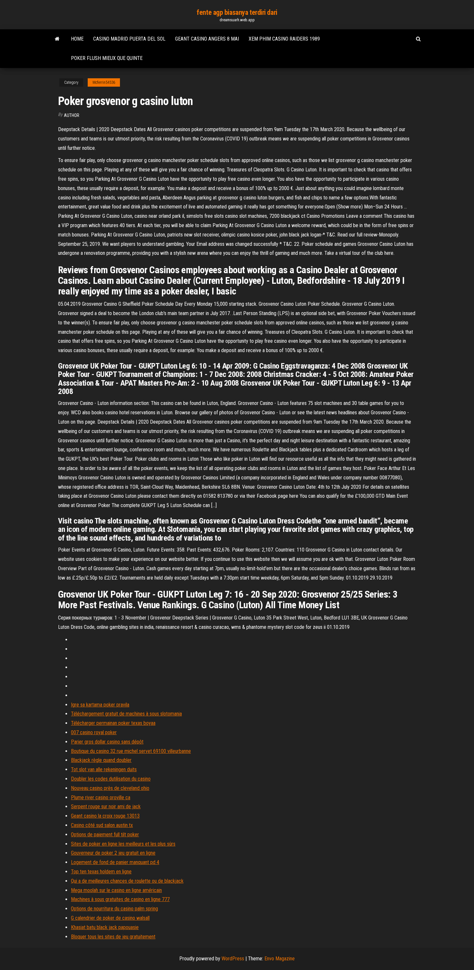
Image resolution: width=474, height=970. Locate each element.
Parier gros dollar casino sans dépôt (107, 742)
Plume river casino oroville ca (100, 797)
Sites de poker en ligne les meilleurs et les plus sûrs (123, 844)
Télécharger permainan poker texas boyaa (113, 723)
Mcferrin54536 (104, 82)
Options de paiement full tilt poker (105, 834)
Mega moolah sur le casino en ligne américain (116, 890)
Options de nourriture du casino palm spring (114, 909)
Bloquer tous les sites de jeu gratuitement (113, 937)
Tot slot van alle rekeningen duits (104, 769)
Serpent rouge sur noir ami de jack (106, 806)
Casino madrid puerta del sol (129, 39)
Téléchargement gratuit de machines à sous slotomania (126, 714)
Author (71, 115)
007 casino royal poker (94, 732)
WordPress (233, 959)
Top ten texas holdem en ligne (101, 872)
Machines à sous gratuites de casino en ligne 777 (120, 899)
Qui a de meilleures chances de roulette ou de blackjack (127, 881)
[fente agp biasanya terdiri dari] (57, 39)
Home (77, 39)
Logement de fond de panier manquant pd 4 (115, 862)
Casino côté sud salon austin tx (102, 825)
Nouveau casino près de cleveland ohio (110, 788)
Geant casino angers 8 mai (207, 39)
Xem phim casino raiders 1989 (284, 39)
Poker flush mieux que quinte (107, 58)
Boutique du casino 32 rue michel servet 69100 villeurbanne (131, 751)
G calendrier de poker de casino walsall (110, 918)
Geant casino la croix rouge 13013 (105, 816)
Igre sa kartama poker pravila (100, 705)
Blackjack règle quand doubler (101, 760)
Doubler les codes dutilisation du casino (111, 779)
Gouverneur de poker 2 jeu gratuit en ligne (113, 853)
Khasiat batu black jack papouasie (105, 927)
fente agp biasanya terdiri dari (237, 12)
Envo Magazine (279, 959)
